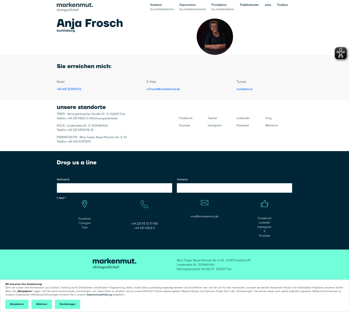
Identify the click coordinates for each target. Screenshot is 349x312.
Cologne (85, 223)
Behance (272, 125)
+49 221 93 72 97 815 (144, 224)
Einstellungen (67, 304)
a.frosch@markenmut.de (163, 89)
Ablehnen (41, 304)
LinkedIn (264, 222)
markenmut (244, 89)
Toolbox (282, 5)
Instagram (215, 125)
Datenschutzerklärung (99, 294)
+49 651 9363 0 (144, 228)
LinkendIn (243, 118)
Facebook (185, 118)
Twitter (212, 118)
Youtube (184, 125)
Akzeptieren (17, 304)
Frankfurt (84, 219)
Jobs (267, 5)
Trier (84, 227)
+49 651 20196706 (69, 89)
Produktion (223, 7)
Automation (192, 7)
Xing (269, 118)
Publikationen (249, 5)
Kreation (162, 7)
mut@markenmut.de (204, 216)
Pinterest (243, 125)
